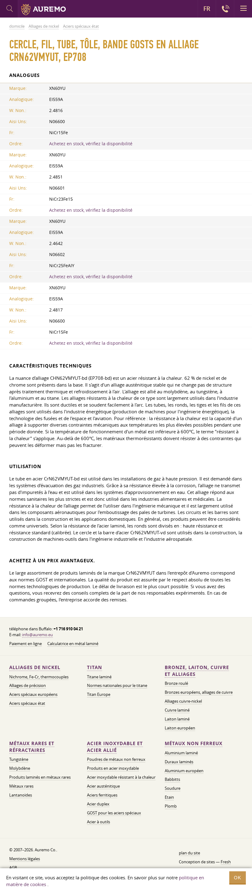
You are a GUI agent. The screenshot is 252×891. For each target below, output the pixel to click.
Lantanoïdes (20, 795)
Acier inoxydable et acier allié (115, 746)
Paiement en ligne (25, 643)
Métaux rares (21, 786)
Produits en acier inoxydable (113, 768)
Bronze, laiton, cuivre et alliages (197, 670)
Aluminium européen (184, 770)
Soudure (172, 788)
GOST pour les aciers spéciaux (114, 813)
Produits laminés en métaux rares (40, 777)
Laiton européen (180, 728)
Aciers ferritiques (102, 795)
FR (206, 9)
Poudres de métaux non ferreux (116, 759)
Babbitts (172, 779)
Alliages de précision (27, 685)
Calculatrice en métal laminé (72, 643)
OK (237, 877)
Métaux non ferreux (193, 743)
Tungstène (18, 759)
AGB (13, 867)
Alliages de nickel (34, 667)
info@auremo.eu (37, 634)
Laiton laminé (177, 719)
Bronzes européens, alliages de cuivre (199, 692)
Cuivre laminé (177, 710)
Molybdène (19, 768)
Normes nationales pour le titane (117, 685)
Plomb (171, 806)
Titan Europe (98, 694)
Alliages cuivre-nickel (183, 701)
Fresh (226, 862)
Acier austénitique (103, 786)
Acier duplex (98, 804)
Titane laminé (99, 677)
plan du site (189, 853)
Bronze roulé (176, 683)
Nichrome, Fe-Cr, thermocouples (39, 677)
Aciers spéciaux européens (33, 694)
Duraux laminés (179, 762)
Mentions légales (24, 858)
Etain (169, 797)
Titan (94, 667)
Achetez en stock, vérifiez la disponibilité (90, 143)
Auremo (43, 9)
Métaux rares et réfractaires (31, 746)
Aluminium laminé (181, 753)
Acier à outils (98, 822)
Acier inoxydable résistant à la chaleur (121, 777)
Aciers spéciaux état (27, 703)
